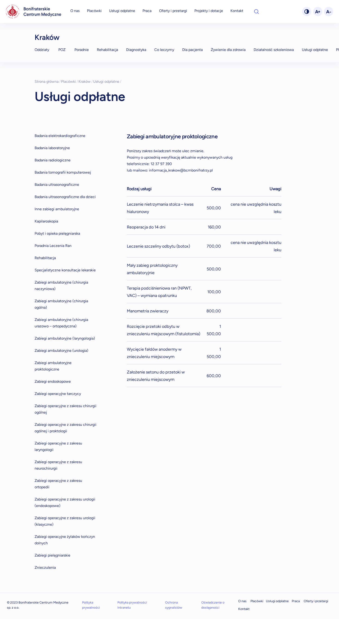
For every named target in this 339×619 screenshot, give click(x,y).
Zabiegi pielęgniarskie (52, 555)
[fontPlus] (317, 11)
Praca (147, 11)
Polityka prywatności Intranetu (132, 605)
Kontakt (236, 11)
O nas (75, 11)
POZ (61, 49)
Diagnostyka (136, 49)
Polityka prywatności (91, 605)
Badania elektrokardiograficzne (60, 135)
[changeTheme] (306, 11)
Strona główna (48, 81)
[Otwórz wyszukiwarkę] (256, 11)
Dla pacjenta (192, 49)
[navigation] (33, 11)
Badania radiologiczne (53, 160)
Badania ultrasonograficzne (57, 184)
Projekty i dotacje (208, 11)
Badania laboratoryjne (52, 148)
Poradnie (81, 49)
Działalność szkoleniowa (274, 49)
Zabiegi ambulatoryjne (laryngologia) (65, 338)
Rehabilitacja (107, 49)
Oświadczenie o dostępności (212, 605)
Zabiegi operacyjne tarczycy (58, 393)
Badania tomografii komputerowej (63, 172)
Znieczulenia (45, 567)
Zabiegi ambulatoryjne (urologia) (61, 350)
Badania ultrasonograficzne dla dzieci (65, 197)
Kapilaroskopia (46, 221)
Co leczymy (164, 49)
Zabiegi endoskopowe (53, 381)
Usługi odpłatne (122, 11)
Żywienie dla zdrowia (228, 49)
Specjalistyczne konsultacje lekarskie (65, 270)
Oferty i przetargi (173, 11)
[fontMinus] (328, 11)
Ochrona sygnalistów (173, 605)
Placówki (94, 11)
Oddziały (42, 49)
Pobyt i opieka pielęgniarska (57, 233)
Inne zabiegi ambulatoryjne (57, 209)
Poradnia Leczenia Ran (53, 245)
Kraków (47, 37)
